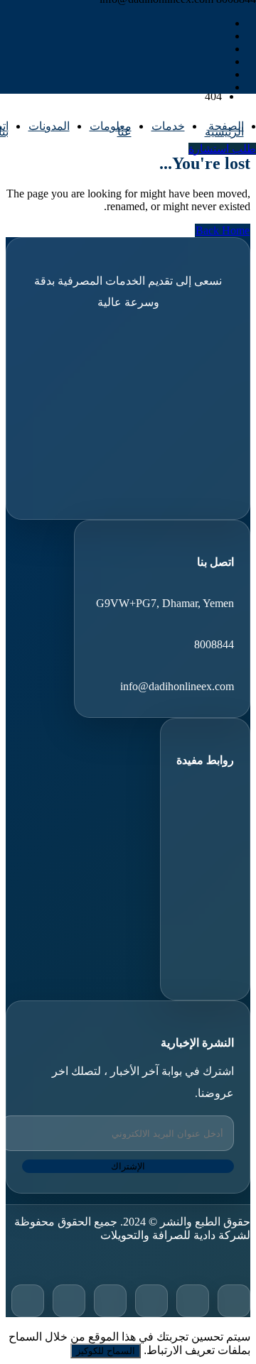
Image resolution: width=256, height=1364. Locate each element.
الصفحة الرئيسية (224, 129)
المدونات (49, 126)
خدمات (168, 126)
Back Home (223, 230)
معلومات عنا (111, 129)
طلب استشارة (222, 149)
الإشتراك (128, 1166)
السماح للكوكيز (105, 1351)
